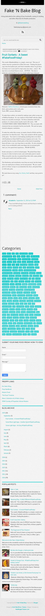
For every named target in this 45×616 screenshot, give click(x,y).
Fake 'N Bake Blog (22, 10)
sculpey (36, 326)
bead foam (31, 298)
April (5, 443)
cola (33, 304)
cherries (5, 304)
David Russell (32, 284)
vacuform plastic (17, 334)
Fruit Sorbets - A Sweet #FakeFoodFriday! (15, 56)
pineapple (5, 326)
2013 (3, 467)
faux (13, 254)
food (17, 254)
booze (4, 262)
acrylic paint (25, 273)
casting (4, 259)
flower (4, 279)
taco (32, 332)
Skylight (33, 292)
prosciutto (12, 326)
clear (21, 304)
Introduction (36, 287)
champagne (30, 301)
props (4, 254)
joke (8, 315)
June (5, 436)
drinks (32, 306)
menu (27, 318)
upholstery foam (7, 270)
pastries (5, 323)
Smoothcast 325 (7, 295)
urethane (15, 270)
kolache (21, 315)
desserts (25, 49)
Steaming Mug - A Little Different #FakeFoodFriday (25, 499)
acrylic (4, 265)
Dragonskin (6, 287)
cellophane (22, 301)
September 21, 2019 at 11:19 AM (26, 200)
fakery (8, 254)
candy (36, 265)
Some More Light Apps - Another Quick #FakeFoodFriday (23, 422)
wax (29, 334)
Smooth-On (35, 259)
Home (4, 43)
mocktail (38, 279)
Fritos (29, 287)
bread (37, 298)
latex (24, 267)
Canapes (24, 284)
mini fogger (33, 318)
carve (9, 265)
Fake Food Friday (33, 49)
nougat (12, 320)
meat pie (22, 318)
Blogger (36, 602)
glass (35, 309)
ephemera (36, 276)
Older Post (39, 189)
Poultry (13, 292)
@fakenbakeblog (23, 23)
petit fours (20, 323)
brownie (39, 273)
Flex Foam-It (23, 287)
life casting (37, 315)
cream (27, 306)
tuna (4, 334)
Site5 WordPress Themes (19, 607)
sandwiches (6, 284)
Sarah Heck (17, 273)
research (27, 281)
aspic (20, 298)
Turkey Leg (13, 585)
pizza (16, 281)
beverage (31, 265)
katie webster (14, 315)
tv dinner (9, 334)
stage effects (6, 332)
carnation (15, 301)
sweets (27, 332)
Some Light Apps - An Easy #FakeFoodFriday (19, 425)
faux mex (12, 309)
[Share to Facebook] (9, 182)
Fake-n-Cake (14, 489)
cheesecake (37, 301)
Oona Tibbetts (6, 292)
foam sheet (10, 279)
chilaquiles (11, 304)
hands (18, 312)
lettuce (31, 315)
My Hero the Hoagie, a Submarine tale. (22, 550)
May (5, 440)
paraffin (38, 320)
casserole (5, 276)
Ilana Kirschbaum (7, 273)
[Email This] (3, 182)
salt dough (38, 281)
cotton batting (20, 306)
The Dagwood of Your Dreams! (20, 530)
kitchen (23, 256)
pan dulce (32, 320)
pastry (10, 323)
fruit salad (29, 309)
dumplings (38, 306)
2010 (3, 478)
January (6, 453)
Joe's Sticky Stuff (24, 173)
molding (37, 262)
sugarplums (13, 332)
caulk (28, 256)
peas (14, 323)
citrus (17, 304)
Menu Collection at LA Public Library (13, 398)
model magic (30, 267)
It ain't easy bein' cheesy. (17, 520)
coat (26, 304)
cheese (4, 267)
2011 (3, 474)
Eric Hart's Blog (6, 386)
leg (30, 279)
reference (21, 281)
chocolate (11, 276)
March (6, 446)
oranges (26, 320)
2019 (3, 413)
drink (14, 262)
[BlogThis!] (5, 182)
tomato (36, 332)
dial (31, 276)
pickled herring (28, 323)
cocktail (10, 267)
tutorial (12, 284)
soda (23, 329)
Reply (10, 209)
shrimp (4, 329)
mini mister (6, 320)
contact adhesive (7, 306)
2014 (3, 464)
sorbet (15, 51)
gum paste (12, 312)
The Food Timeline (8, 395)
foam (18, 256)
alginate (10, 298)
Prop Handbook (7, 389)
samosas (30, 326)
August (6, 430)
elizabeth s (12, 200)
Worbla (36, 295)
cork (14, 306)
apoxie (15, 298)
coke (29, 304)
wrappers (18, 284)
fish (41, 276)
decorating (25, 276)
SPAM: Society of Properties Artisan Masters (15, 401)
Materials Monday (29, 290)
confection (18, 276)
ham (13, 265)
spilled (33, 329)
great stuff (5, 312)
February (6, 450)
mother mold (6, 281)
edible (19, 262)
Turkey (14, 295)
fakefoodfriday (7, 51)
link (33, 279)
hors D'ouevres (31, 312)
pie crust (39, 323)
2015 (3, 461)
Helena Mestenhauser (29, 270)
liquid (4, 318)
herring (23, 312)
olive (16, 320)
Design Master (26, 259)
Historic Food (6, 392)
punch (17, 326)
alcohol (4, 298)
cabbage (9, 301)
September (7, 416)
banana (25, 298)
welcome (34, 334)
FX (17, 287)
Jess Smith (12, 290)
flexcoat (18, 309)
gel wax (17, 279)
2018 (3, 457)
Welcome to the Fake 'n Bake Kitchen (13, 540)
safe (33, 281)
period (37, 267)
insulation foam (12, 259)
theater (31, 254)
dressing (15, 267)
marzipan (15, 318)
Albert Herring (35, 256)
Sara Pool (19, 292)
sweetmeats (21, 332)
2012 (3, 471)
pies (12, 281)
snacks (18, 329)
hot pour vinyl (23, 279)
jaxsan (24, 262)
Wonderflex (29, 295)
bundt (4, 301)
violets (24, 334)
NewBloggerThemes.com (22, 609)
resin (17, 265)
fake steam (5, 309)
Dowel (39, 284)
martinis (9, 318)
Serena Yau (27, 292)
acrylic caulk (23, 265)
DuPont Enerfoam (13, 107)
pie (34, 323)
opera (19, 259)
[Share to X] (7, 182)
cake (14, 256)
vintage (20, 270)
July (5, 433)
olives (20, 320)
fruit (20, 267)
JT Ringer (5, 290)
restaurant (23, 326)
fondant (23, 309)
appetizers (32, 273)
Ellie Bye (12, 287)
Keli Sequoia (19, 290)
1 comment (23, 51)
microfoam (30, 262)
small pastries (11, 329)
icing (38, 312)
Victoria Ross (21, 295)
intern (4, 315)
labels (26, 315)
